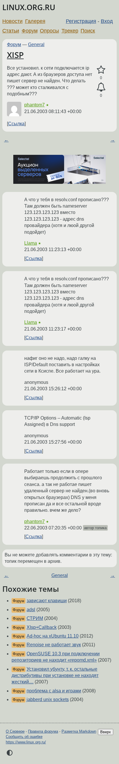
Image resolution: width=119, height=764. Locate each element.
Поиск (88, 31)
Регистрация (81, 21)
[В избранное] (100, 70)
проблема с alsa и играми (54, 690)
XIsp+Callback (42, 627)
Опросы (49, 31)
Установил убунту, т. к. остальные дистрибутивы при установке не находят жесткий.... (55, 676)
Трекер (70, 31)
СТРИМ (35, 618)
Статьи (10, 31)
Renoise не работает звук (54, 644)
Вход (107, 21)
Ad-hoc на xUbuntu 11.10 (53, 636)
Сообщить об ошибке (24, 736)
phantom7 (34, 104)
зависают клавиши (47, 600)
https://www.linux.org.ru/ (26, 742)
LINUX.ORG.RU (28, 7)
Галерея (35, 21)
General (36, 44)
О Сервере (15, 731)
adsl (31, 609)
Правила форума (43, 731)
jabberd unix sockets (48, 699)
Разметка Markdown (79, 731)
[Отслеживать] (100, 87)
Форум (30, 31)
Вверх (105, 732)
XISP (15, 54)
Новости (12, 21)
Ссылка (16, 123)
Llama (30, 243)
